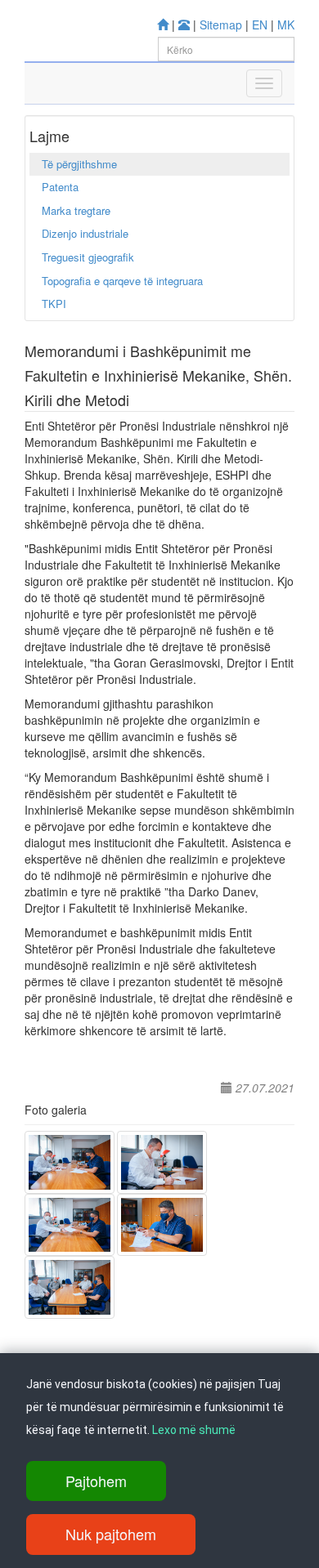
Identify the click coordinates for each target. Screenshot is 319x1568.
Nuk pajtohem (110, 1533)
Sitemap (221, 24)
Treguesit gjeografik (88, 257)
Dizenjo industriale (85, 233)
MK (285, 24)
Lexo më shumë (194, 1429)
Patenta (60, 186)
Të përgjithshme (79, 164)
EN (259, 24)
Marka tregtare (76, 210)
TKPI (54, 303)
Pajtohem (96, 1480)
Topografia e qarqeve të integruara (122, 280)
